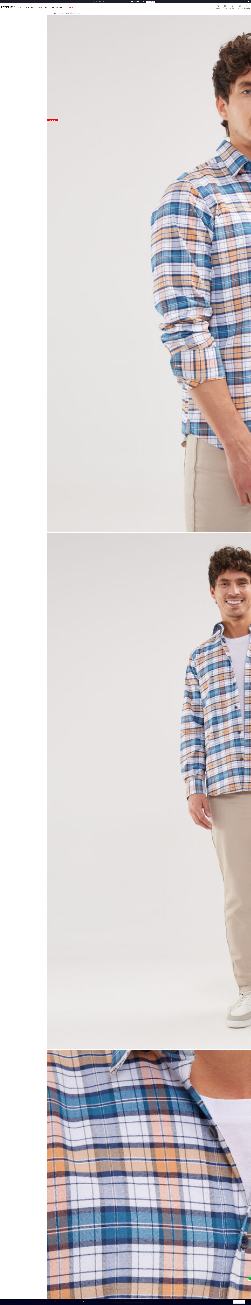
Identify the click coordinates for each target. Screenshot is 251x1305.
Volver (55, 13)
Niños (40, 7)
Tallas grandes (49, 7)
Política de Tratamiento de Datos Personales (134, 1302)
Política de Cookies (117, 1302)
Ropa (66, 13)
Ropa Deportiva (61, 7)
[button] (225, 7)
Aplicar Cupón (150, 2)
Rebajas (71, 7)
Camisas (72, 13)
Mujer (20, 7)
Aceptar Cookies (239, 1302)
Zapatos (33, 7)
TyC (144, 2)
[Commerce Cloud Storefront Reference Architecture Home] (8, 7)
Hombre (26, 7)
